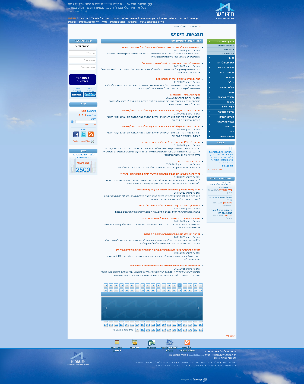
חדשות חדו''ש (129, 18)
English (72, 18)
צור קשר (83, 18)
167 (122, 325)
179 (158, 330)
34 (121, 290)
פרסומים (132, 21)
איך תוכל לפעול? (100, 18)
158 (169, 325)
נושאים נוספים (226, 136)
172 (195, 330)
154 (190, 325)
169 (111, 325)
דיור (232, 131)
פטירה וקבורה (226, 117)
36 (111, 290)
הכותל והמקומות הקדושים (226, 124)
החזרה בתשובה (226, 112)
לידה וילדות (228, 107)
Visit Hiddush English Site (78, 359)
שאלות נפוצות (168, 18)
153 (195, 325)
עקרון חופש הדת (148, 18)
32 (132, 290)
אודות (183, 18)
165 (132, 325)
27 (158, 290)
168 (116, 325)
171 (201, 330)
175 (180, 330)
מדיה (104, 21)
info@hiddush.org (196, 355)
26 (164, 290)
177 (169, 330)
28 (153, 290)
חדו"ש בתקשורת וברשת (151, 21)
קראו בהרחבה (83, 171)
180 (153, 330)
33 (127, 290)
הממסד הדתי (227, 72)
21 (190, 290)
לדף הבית (225, 11)
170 (106, 325)
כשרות (230, 102)
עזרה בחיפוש (90, 124)
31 (137, 290)
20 (195, 290)
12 (137, 285)
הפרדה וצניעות (226, 97)
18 (105, 285)
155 (185, 325)
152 (201, 325)
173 (190, 330)
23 (179, 290)
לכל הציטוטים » (215, 169)
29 (148, 290)
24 (174, 290)
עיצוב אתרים (194, 380)
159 (164, 325)
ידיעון (115, 18)
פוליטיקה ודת (227, 87)
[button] (82, 79)
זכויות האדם (227, 53)
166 (127, 325)
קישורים (72, 21)
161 (153, 325)
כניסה (83, 111)
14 (127, 285)
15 (121, 285)
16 (116, 285)
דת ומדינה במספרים (88, 21)
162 (148, 325)
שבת (231, 92)
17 (111, 285)
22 (185, 290)
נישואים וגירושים (225, 67)
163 (143, 325)
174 (185, 330)
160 (158, 325)
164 (137, 325)
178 (164, 330)
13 (132, 285)
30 (142, 290)
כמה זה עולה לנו (225, 62)
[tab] (221, 41)
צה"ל (231, 82)
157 (174, 325)
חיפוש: (93, 119)
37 (105, 290)
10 (148, 285)
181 (148, 330)
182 (143, 330)
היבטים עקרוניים (225, 46)
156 (180, 325)
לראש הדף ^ (229, 336)
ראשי (200, 26)
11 (142, 285)
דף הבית (194, 18)
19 (201, 290)
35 (116, 290)
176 (174, 330)
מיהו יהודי (228, 77)
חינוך (231, 57)
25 (169, 290)
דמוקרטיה (228, 49)
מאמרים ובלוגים (117, 21)
